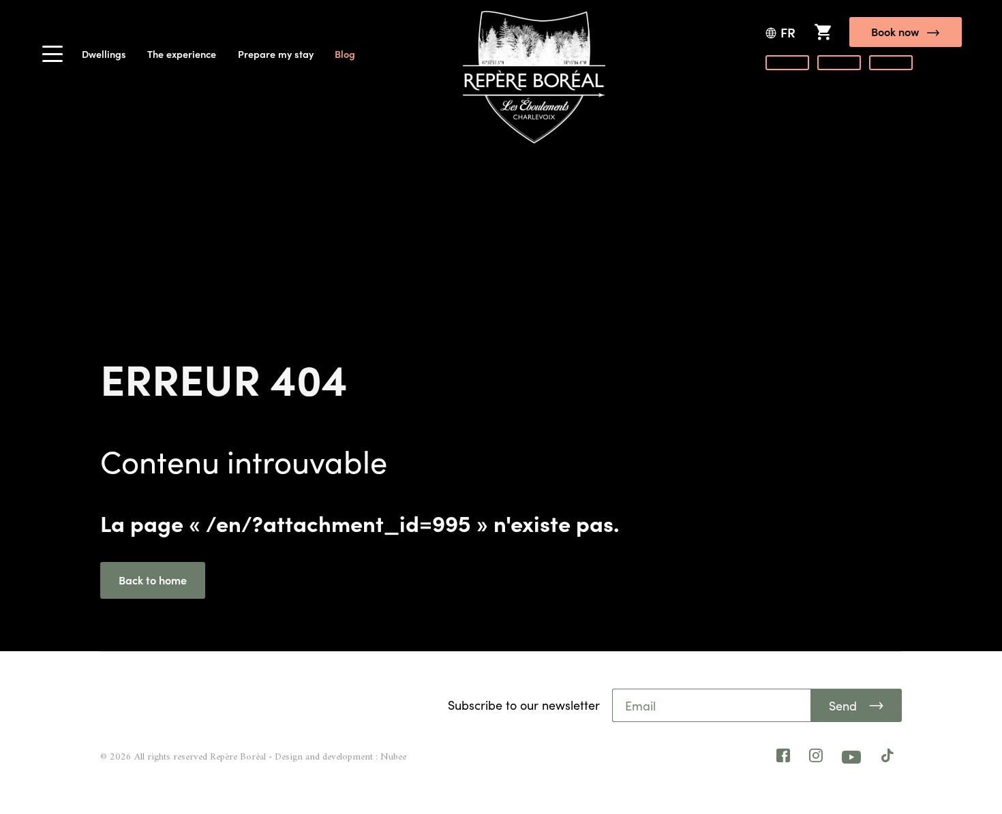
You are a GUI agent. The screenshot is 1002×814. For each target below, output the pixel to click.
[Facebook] (783, 757)
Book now (895, 31)
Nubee (393, 757)
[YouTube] (852, 757)
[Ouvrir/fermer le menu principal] (52, 58)
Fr (787, 32)
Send (843, 706)
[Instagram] (816, 757)
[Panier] (822, 32)
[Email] (712, 705)
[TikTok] (887, 757)
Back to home (153, 579)
